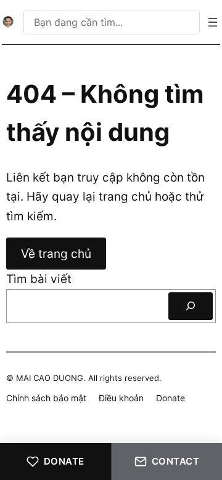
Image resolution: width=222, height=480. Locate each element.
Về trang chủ (56, 254)
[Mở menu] (212, 22)
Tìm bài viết (39, 279)
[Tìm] (190, 306)
